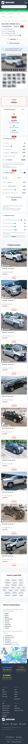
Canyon (15, 582)
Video (23, 69)
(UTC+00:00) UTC (10, 737)
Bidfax (15, 694)
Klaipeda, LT (8, 641)
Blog (3, 689)
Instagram (15, 724)
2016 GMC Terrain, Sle (7, 556)
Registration (17, 708)
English (20, 737)
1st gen (11, 16)
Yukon (21, 595)
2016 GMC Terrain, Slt (7, 492)
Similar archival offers (14, 43)
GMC (18, 13)
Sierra (16, 590)
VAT (5, 186)
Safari (4, 590)
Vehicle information (19, 92)
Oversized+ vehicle (11, 229)
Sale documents (5, 712)
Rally (18, 587)
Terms (8, 741)
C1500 (20, 580)
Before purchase (6, 705)
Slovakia (7, 628)
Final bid (14, 117)
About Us (4, 692)
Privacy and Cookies (16, 741)
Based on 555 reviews (21, 671)
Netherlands (8, 626)
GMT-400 (14, 585)
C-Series (14, 580)
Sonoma (23, 590)
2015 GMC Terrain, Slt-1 (8, 300)
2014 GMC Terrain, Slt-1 (8, 524)
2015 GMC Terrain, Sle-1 (8, 428)
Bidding (8, 92)
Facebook (6, 724)
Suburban (7, 592)
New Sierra (6, 587)
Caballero (7, 582)
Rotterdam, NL (9, 635)
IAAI (22, 26)
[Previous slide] (3, 62)
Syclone (14, 592)
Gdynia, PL (8, 639)
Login (15, 705)
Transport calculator (4, 715)
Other (13, 587)
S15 (23, 587)
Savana (10, 590)
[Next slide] (24, 62)
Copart (16, 692)
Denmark (7, 620)
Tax (5, 182)
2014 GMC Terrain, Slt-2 (8, 332)
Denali (21, 582)
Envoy (7, 585)
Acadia (7, 580)
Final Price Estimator (9, 109)
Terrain (3, 16)
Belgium (7, 617)
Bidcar (15, 696)
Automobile (10, 13)
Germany (7, 622)
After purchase (5, 708)
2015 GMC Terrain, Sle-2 (8, 268)
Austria (6, 615)
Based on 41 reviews (7, 671)
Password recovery (18, 710)
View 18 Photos (8, 69)
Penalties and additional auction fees (10, 167)
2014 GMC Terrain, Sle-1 (8, 364)
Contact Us (4, 696)
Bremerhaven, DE (9, 637)
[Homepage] (8, 2)
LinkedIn (24, 724)
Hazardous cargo (10, 223)
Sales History (14, 39)
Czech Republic (8, 619)
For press (4, 694)
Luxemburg (7, 624)
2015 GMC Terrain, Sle (7, 396)
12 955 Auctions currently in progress (14, 10)
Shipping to (7, 152)
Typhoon (8, 595)
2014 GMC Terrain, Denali (8, 460)
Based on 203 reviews (7, 679)
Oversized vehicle (11, 226)
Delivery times (5, 710)
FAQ (3, 703)
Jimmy (20, 585)
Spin (16, 69)
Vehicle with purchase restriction (14, 220)
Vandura (15, 595)
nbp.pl (18, 209)
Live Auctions (23, 10)
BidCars (3, 13)
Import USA (17, 698)
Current (4, 6)
